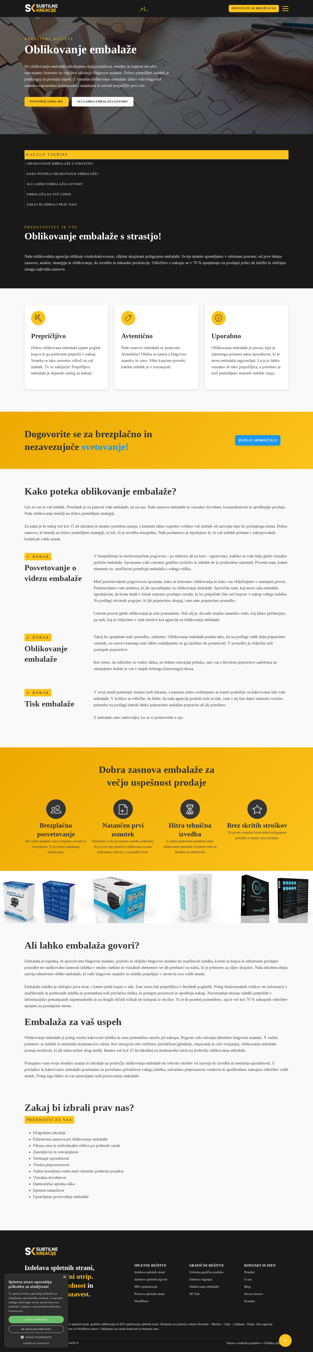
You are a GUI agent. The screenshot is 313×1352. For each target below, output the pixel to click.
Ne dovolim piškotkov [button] (36, 1329)
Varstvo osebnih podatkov (243, 1343)
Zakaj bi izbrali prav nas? (52, 204)
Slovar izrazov (253, 1294)
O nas (248, 1279)
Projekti (249, 1272)
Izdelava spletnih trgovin (150, 1279)
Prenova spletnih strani (149, 1294)
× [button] (64, 1277)
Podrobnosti (16, 1311)
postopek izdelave (46, 101)
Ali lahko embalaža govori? (102, 101)
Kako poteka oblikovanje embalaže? (63, 173)
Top (285, 1340)
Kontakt (249, 1301)
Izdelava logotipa (200, 1279)
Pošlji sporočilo (258, 440)
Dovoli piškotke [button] (36, 1319)
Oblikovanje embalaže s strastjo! (60, 163)
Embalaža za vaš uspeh (49, 194)
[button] (36, 1337)
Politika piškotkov (276, 1343)
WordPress (141, 1301)
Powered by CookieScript (36, 1343)
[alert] (36, 1310)
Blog (247, 1286)
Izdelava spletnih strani (149, 1272)
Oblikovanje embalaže (204, 1286)
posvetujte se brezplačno (254, 8)
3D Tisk (194, 1294)
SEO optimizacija (145, 1286)
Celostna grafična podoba (206, 1272)
